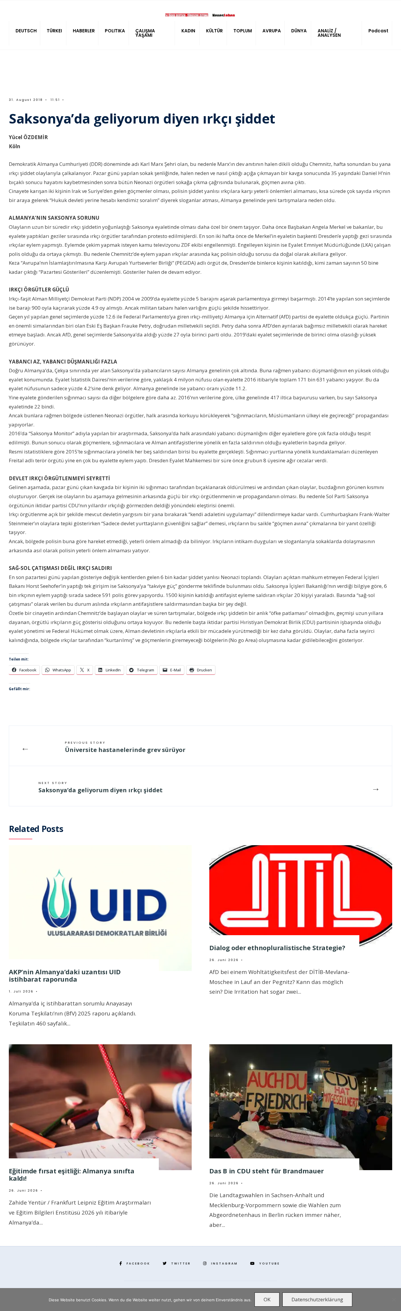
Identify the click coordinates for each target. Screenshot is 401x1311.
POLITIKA (115, 31)
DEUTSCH (26, 31)
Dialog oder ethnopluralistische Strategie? (277, 947)
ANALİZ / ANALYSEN (329, 33)
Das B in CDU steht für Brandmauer (266, 1170)
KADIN (188, 31)
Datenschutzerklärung (317, 1299)
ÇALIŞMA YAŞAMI (145, 33)
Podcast (378, 31)
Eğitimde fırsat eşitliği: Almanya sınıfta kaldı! (71, 1174)
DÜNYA (299, 31)
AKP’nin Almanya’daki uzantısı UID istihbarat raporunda (65, 975)
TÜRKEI (54, 31)
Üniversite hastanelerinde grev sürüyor (125, 747)
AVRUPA (271, 31)
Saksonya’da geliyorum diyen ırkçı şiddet (100, 787)
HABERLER (84, 31)
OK (267, 1299)
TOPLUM (242, 31)
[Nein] (394, 1299)
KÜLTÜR (214, 31)
